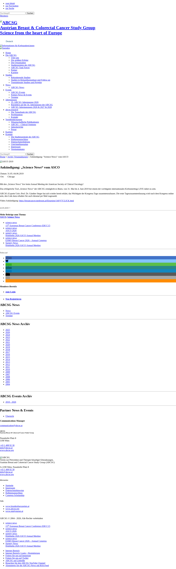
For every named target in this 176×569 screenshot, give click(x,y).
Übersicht (10, 416)
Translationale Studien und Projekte (26, 82)
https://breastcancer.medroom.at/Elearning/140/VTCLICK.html (46, 201)
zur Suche (10, 8)
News (8, 85)
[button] (9, 258)
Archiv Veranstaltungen (17, 157)
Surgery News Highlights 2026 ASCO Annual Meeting (23, 244)
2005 (8, 382)
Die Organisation (18, 62)
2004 (8, 384)
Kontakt (14, 117)
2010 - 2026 (11, 402)
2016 (8, 354)
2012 (8, 364)
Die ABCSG (11, 55)
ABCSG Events (18, 92)
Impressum (15, 147)
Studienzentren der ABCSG (23, 65)
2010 (8, 369)
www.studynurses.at (14, 511)
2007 (8, 374)
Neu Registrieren (13, 299)
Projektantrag (17, 114)
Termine (14, 97)
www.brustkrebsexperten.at (17, 506)
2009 (8, 372)
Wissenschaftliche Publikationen (25, 122)
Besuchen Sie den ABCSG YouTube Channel (25, 563)
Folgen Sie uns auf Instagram (18, 555)
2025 (8, 330)
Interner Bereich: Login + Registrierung (23, 553)
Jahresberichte (17, 127)
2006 (8, 379)
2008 (8, 377)
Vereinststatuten (18, 149)
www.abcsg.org (7, 450)
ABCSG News (17, 87)
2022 (8, 340)
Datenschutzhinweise (15, 490)
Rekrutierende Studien (20, 77)
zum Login (11, 292)
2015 (8, 357)
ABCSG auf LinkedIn (15, 560)
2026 (8, 332)
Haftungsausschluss (19, 139)
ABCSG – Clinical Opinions (23, 124)
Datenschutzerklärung (20, 142)
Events (8, 90)
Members (4, 16)
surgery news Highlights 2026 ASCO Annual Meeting (23, 234)
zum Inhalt (10, 3)
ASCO (3, 217)
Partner (14, 70)
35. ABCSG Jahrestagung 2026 (24, 102)
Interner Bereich (13, 550)
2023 (8, 337)
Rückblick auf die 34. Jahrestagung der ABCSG (32, 105)
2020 (8, 344)
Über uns (15, 58)
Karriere (14, 72)
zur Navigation (12, 6)
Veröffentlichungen (14, 119)
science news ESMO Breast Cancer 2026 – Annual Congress (26, 239)
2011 (8, 367)
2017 (8, 352)
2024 (8, 335)
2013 (8, 362)
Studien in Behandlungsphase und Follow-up (30, 80)
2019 (8, 347)
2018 (8, 349)
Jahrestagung (11, 100)
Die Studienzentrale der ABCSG (25, 137)
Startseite (9, 485)
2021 (8, 342)
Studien (9, 75)
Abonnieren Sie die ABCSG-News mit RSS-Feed (27, 565)
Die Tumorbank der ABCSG (23, 112)
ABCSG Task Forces (20, 67)
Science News (13, 217)
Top (169, 562)
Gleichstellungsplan (19, 144)
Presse (13, 129)
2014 (8, 359)
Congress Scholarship (15, 495)
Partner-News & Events (21, 95)
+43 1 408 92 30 (7, 445)
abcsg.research (12, 109)
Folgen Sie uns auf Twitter (17, 558)
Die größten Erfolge (19, 60)
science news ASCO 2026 (11, 229)
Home (8, 53)
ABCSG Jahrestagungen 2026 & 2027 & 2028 (31, 107)
